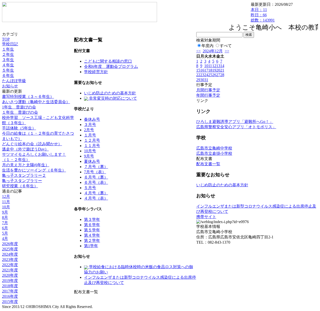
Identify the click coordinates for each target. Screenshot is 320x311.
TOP (6, 39)
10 (206, 66)
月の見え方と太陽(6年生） (25, 165)
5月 (5, 233)
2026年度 (10, 244)
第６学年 (92, 225)
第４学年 (92, 235)
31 (206, 80)
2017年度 (10, 291)
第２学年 (92, 240)
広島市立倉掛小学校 (214, 153)
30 (202, 80)
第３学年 (92, 219)
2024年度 (10, 254)
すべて (226, 46)
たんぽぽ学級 (14, 81)
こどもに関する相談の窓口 (108, 61)
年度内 (208, 46)
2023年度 (10, 259)
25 (210, 75)
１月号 (90, 135)
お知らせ (10, 86)
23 (202, 75)
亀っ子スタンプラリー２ (24, 175)
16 (202, 70)
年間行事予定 (208, 95)
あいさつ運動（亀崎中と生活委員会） (36, 102)
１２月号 (92, 140)
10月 (6, 207)
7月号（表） (95, 172)
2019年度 (10, 280)
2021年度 (10, 270)
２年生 (8, 54)
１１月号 (92, 145)
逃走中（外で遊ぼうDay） (25, 149)
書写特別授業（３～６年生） (28, 96)
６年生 (8, 75)
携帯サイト (206, 217)
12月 (6, 196)
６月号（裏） (96, 177)
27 (218, 75)
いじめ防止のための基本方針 (110, 93)
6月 (5, 228)
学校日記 (10, 44)
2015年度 (10, 301)
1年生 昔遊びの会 (19, 107)
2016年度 (10, 296)
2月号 (89, 130)
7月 (5, 223)
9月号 (89, 156)
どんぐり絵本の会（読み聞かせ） (32, 144)
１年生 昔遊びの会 (20, 112)
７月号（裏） (96, 167)
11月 (6, 202)
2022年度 (10, 265)
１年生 (8, 49)
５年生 (8, 70)
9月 (5, 212)
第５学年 (92, 230)
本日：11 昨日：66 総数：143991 (263, 15)
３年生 (8, 60)
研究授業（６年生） (20, 186)
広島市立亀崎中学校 (214, 148)
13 (218, 66)
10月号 (90, 151)
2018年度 (10, 286)
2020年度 (10, 275)
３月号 (90, 124)
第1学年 (91, 246)
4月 (5, 238)
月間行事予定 (208, 90)
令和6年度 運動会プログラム (111, 66)
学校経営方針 (96, 72)
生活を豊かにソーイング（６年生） (34, 170)
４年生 (8, 65)
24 (206, 75)
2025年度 (10, 249)
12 (214, 66)
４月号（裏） (96, 193)
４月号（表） (96, 198)
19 (214, 70)
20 (218, 70)
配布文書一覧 (208, 164)
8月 (5, 217)
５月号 (90, 188)
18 (210, 70)
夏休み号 (92, 161)
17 (206, 70)
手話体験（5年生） (19, 128)
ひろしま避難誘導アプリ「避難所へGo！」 (234, 121)
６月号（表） (96, 182)
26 (214, 75)
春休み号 (92, 119)
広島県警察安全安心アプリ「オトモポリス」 (236, 127)
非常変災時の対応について (112, 98)
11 (210, 66)
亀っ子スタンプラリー (22, 181)
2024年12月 (213, 51)
